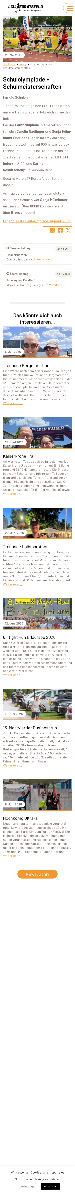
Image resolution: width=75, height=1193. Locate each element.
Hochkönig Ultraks (20, 818)
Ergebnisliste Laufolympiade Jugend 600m (37, 221)
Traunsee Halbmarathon (26, 546)
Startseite (9, 64)
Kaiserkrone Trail (19, 455)
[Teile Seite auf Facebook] (60, 230)
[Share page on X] (68, 230)
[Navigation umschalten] (70, 8)
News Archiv (37, 874)
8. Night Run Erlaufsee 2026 (29, 637)
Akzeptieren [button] (50, 1186)
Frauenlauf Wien (16, 255)
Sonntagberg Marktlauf (20, 280)
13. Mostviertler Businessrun (30, 727)
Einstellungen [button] (27, 1186)
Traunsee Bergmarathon (26, 365)
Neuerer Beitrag (20, 248)
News (22, 64)
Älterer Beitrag (19, 274)
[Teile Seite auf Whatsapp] (52, 230)
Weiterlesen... (56, 285)
